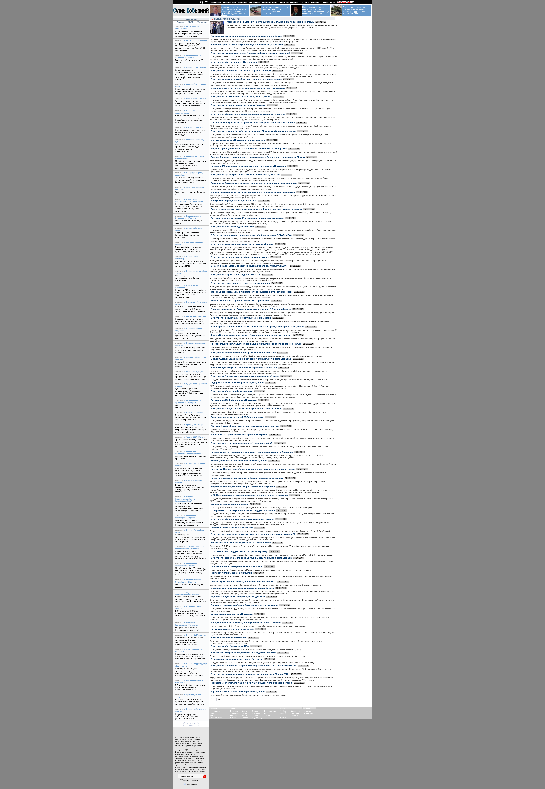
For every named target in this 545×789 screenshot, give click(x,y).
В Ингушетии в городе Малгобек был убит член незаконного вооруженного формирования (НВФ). (255, 650)
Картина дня (215, 2)
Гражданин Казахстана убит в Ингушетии (232, 527)
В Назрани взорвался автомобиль (228, 637)
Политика (234, 711)
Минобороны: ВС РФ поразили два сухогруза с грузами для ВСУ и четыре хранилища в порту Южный (190, 571)
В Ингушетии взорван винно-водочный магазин (236, 274)
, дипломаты (200, 343)
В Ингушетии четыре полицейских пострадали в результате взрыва (246, 79)
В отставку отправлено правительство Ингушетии (237, 659)
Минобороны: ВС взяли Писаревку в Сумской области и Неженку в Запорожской (190, 522)
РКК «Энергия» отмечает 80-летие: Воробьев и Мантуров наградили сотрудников (189, 33)
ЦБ (187, 127)
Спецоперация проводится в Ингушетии (232, 614)
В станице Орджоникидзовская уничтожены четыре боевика (242, 588)
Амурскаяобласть (194, 649)
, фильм (194, 98)
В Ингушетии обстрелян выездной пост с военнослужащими (242, 519)
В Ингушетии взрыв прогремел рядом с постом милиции (240, 283)
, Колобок (202, 98)
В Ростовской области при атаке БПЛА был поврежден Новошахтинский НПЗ (190, 687)
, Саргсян (198, 480)
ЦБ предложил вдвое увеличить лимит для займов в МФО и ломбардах (190, 132)
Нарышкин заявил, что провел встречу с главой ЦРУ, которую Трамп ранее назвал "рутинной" (190, 309)
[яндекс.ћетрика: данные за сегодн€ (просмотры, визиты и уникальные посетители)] (190, 784)
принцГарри (191, 451)
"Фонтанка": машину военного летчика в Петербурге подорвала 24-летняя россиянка (190, 179)
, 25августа (191, 582)
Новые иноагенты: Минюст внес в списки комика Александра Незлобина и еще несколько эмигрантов (191, 118)
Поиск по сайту (346, 2)
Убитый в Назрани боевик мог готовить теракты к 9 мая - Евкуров (245, 426)
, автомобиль (201, 271)
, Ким (194, 316)
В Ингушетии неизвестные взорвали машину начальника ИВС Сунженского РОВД (253, 665)
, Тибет (195, 285)
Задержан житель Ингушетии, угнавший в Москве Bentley (241, 542)
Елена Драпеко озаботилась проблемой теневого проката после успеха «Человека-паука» (190, 598)
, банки (203, 84)
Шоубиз (245, 713)
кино (188, 98)
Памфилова (191, 463)
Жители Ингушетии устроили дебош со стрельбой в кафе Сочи (244, 367)
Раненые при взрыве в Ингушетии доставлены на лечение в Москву (246, 36)
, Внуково (202, 437)
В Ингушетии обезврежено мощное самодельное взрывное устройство (248, 114)
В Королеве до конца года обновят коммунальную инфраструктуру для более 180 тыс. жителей (190, 46)
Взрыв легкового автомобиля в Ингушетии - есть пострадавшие (244, 605)
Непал (189, 285)
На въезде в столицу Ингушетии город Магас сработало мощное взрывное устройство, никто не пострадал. (260, 570)
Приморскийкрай (193, 357)
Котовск (189, 497)
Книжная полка (328, 2)
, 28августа (191, 57)
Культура (315, 2)
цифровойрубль (193, 84)
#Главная (179, 22)
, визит (198, 606)
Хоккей (283, 713)
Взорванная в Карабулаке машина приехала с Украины (239, 434)
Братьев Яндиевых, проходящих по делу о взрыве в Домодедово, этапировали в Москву (258, 157)
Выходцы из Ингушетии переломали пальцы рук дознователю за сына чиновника (254, 183)
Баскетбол (295, 711)
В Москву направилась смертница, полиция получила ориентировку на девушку (253, 192)
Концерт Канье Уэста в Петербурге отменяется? (187, 628)
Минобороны (191, 515)
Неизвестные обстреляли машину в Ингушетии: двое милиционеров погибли (251, 683)
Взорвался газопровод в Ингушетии (229, 504)
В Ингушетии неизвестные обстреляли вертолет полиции (241, 70)
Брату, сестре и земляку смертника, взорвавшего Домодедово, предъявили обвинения (256, 209)
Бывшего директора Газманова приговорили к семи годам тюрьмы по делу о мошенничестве (190, 147)
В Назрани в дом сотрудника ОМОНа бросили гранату (239, 551)
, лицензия (179, 386)
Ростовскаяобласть (194, 680)
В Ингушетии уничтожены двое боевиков (232, 226)
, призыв (200, 156)
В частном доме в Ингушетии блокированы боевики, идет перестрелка (248, 88)
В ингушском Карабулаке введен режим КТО (234, 200)
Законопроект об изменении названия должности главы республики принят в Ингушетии (257, 326)
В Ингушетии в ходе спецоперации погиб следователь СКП (242, 443)
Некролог (305, 2)
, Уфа (202, 372)
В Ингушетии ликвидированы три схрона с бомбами (238, 105)
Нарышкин (190, 302)
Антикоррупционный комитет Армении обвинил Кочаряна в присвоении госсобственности (189, 701)
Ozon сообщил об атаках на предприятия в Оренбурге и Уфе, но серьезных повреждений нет (191, 376)
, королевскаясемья (194, 454)
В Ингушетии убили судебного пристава (231, 391)
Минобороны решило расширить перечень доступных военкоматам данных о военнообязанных (190, 164)
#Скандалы (202, 22)
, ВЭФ (203, 357)
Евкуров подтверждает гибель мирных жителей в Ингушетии (243, 486)
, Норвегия (199, 187)
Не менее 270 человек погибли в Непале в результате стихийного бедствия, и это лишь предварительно (190, 293)
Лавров (189, 67)
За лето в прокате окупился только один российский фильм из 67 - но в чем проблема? (190, 103)
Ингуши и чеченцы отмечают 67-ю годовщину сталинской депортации (247, 218)
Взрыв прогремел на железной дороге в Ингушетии (238, 691)
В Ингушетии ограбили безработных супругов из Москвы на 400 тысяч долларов (253, 131)
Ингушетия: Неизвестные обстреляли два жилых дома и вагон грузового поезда (253, 469)
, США (195, 67)
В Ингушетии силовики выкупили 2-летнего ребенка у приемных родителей (250, 53)
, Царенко (199, 140)
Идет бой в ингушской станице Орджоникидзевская (238, 596)
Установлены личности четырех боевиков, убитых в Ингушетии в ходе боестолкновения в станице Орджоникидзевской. (265, 585)
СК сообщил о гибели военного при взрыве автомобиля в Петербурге (190, 278)
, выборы (201, 463)
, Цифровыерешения (198, 384)
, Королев (203, 41)
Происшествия (270, 711)
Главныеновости (193, 55)
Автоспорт (295, 713)
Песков (189, 257)
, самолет (202, 635)
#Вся (190, 22)
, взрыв (199, 173)
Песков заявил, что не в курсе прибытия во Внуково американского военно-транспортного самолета (189, 640)
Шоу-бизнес (254, 2)
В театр (233, 718)
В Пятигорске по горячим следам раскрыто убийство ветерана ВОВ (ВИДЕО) (251, 235)
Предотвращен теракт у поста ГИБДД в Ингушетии (237, 417)
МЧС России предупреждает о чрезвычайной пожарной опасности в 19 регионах (253, 122)
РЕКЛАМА (195, 780)
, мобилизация (199, 709)
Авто (266, 713)
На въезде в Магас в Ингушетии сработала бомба (237, 566)
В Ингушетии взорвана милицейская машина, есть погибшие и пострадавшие (251, 558)
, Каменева (198, 242)
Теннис (283, 716)
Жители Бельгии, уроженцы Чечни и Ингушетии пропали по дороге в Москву (251, 335)
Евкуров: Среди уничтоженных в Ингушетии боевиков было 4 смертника (249, 148)
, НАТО (195, 257)
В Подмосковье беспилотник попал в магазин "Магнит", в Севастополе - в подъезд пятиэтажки (188, 207)
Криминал (294, 2)
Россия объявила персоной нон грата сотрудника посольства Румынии (190, 350)
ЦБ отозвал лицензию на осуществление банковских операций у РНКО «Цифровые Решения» (189, 392)
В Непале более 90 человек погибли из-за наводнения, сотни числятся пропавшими (190, 417)
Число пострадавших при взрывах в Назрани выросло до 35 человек (247, 478)
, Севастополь (197, 201)
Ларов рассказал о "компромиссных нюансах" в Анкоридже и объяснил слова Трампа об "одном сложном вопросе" (189, 74)
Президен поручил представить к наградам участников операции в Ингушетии (252, 452)
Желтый (245, 716)
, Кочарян (198, 228)
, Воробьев (194, 26)
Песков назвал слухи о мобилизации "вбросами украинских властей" (186, 716)
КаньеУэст (190, 623)
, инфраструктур (200, 664)
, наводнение (197, 412)
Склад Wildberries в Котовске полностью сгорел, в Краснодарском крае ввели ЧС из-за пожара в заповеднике (189, 507)
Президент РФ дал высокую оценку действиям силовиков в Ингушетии (248, 166)
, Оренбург (195, 372)
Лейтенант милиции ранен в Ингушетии (231, 573)
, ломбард (199, 127)
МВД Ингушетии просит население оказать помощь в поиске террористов (249, 495)
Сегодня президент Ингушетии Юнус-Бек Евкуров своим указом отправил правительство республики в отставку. (262, 662)
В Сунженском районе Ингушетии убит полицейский (238, 140)
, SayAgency (193, 625)
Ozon (188, 372)
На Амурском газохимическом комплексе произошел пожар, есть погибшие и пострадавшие (190, 656)
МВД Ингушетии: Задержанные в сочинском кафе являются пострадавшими (251, 359)
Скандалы (242, 2)
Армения (190, 228)
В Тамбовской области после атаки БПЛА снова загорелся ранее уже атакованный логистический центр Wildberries (190, 554)
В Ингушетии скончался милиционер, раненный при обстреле (243, 352)
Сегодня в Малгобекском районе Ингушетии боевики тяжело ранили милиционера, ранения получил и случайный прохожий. (268, 380)
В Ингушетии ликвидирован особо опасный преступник (240, 257)
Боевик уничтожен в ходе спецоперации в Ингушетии (239, 460)
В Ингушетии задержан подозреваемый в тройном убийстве (242, 244)
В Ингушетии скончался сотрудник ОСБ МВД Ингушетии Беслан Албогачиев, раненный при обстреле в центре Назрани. (266, 356)
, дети (193, 425)
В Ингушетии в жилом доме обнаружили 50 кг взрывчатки (241, 318)
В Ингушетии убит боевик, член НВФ (230, 646)
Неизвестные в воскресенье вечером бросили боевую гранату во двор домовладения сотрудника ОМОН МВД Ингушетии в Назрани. (272, 555)
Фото (212, 716)
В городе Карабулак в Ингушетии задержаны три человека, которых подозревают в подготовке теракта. (258, 656)
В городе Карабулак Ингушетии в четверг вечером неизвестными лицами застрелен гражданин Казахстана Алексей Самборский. (270, 531)
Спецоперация (229, 2)
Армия (275, 2)
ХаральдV (190, 187)
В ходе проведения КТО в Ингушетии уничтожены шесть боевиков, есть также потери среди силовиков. (258, 626)
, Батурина (201, 316)
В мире (213, 713)
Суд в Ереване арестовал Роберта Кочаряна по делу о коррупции (188, 235)
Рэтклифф (190, 606)
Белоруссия (308, 713)
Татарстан (308, 711)
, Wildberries (195, 549)
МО (187, 26)
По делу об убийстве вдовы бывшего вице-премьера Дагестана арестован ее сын (188, 249)
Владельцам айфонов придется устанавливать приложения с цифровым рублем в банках (190, 91)
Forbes (189, 316)
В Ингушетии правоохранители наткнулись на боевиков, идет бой (245, 174)
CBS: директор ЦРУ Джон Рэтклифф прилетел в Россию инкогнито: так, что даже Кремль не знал (190, 614)
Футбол (283, 711)
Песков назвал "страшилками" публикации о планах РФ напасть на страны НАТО (191, 263)
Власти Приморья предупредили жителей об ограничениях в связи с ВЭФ (190, 364)
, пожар (183, 651)
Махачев (190, 242)
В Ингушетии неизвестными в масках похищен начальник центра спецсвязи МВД (253, 534)
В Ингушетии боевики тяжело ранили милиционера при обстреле (245, 376)
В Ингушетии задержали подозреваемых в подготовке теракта (243, 652)
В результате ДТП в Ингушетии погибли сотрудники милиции (243, 510)
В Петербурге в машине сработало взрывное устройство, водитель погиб (190, 335)
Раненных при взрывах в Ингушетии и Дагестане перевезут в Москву (247, 44)
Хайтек (267, 716)
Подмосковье (192, 199)
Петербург (190, 173)
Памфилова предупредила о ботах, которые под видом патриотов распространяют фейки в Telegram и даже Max (189, 471)
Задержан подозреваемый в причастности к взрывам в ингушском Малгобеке (251, 292)
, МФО (191, 127)
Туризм (255, 716)
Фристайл (295, 716)
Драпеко (189, 592)
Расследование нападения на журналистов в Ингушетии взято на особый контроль (270, 22)
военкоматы (191, 156)
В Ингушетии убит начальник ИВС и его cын (234, 62)
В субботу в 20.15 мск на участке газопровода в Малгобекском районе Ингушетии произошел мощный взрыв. (261, 507)
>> (219, 699)
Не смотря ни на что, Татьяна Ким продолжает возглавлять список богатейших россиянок (189, 321)
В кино (244, 711)
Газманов (190, 140)
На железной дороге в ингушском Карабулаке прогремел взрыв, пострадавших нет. (249, 695)
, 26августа (191, 403)
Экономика (234, 713)
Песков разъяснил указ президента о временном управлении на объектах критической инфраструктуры (189, 671)
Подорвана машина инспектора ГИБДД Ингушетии (237, 382)
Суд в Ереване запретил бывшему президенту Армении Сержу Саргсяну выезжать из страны (189, 488)
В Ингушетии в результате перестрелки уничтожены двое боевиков (246, 408)
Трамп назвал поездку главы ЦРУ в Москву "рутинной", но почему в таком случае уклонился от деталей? (191, 443)
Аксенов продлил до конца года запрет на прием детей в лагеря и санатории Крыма (190, 429)
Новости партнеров (218, 718)
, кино (196, 592)
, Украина (202, 67)
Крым (188, 425)
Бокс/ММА (284, 718)
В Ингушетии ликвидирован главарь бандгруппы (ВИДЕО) (241, 96)
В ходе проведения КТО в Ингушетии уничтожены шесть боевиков (246, 622)
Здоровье (266, 2)
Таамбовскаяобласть (195, 546)
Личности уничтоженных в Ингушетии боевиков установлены (243, 581)
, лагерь (200, 425)
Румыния (190, 343)
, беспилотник (181, 666)
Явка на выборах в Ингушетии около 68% (232, 629)
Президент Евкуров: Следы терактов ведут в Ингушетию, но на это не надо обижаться (256, 344)
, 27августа (191, 218)
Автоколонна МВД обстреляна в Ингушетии (234, 400)
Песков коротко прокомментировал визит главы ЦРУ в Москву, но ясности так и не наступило (190, 538)
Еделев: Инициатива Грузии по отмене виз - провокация (240, 300)
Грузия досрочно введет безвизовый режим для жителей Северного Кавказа (251, 309)
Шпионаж (284, 2)
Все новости (215, 711)
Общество (256, 711)
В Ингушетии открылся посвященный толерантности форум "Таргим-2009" (250, 674)
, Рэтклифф (201, 302)
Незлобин (190, 111)
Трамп (189, 437)
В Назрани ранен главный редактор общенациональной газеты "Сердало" (250, 266)
